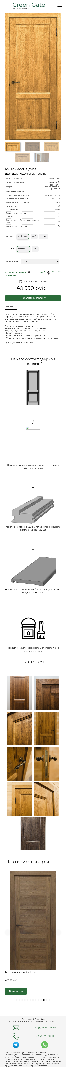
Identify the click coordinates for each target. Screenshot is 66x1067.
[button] (7, 932)
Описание (11, 307)
